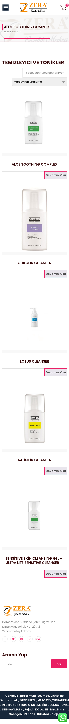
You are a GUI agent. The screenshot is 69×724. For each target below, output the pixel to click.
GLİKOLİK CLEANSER (34, 262)
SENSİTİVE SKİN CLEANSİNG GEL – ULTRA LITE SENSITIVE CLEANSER (34, 560)
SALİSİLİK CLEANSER (34, 459)
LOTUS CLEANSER (34, 361)
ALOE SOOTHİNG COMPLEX (35, 164)
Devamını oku (56, 175)
